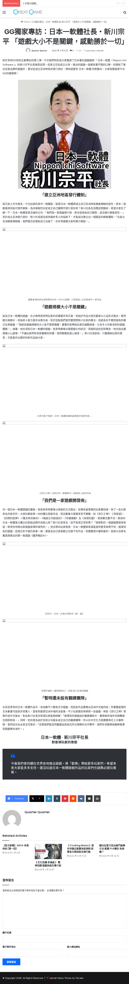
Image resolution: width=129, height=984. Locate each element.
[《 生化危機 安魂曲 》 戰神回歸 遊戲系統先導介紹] (48, 851)
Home (26, 21)
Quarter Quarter (39, 50)
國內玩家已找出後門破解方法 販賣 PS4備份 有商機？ (112, 848)
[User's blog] (26, 12)
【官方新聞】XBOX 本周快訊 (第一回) (16, 847)
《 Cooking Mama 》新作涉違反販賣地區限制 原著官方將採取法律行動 (80, 848)
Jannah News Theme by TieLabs (66, 978)
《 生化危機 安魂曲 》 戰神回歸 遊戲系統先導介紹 (48, 864)
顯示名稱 (7, 932)
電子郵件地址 (9, 946)
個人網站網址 (73, 946)
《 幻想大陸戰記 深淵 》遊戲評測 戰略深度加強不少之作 (49, 3)
